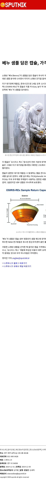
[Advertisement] (23, 35)
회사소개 (3, 449)
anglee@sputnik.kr (20, 258)
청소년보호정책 (35, 449)
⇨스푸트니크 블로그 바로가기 (14, 263)
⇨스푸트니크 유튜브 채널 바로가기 (16, 266)
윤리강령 (11, 449)
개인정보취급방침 (22, 449)
